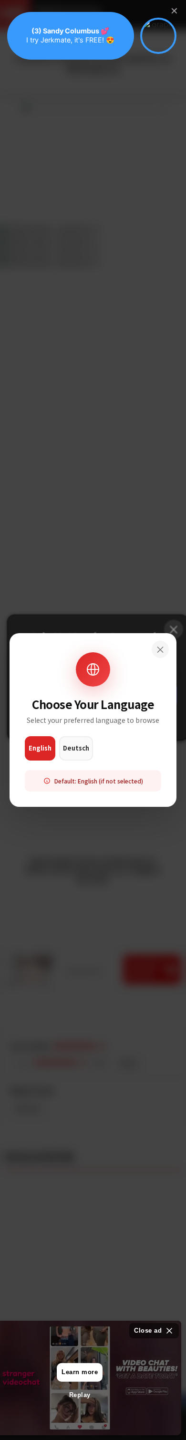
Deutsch (76, 747)
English (40, 747)
